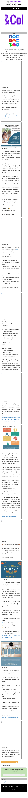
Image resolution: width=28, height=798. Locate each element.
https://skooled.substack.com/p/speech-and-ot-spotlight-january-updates (11, 116)
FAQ (24, 786)
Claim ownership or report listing (9, 762)
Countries (19, 4)
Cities (13, 4)
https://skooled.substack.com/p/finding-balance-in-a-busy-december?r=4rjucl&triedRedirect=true (11, 419)
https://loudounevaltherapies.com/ (10, 516)
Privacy (18, 786)
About (5, 786)
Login (13, 789)
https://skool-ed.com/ (6, 782)
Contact (11, 786)
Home (8, 4)
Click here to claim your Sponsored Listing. (14, 775)
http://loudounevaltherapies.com (10, 717)
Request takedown (6, 765)
